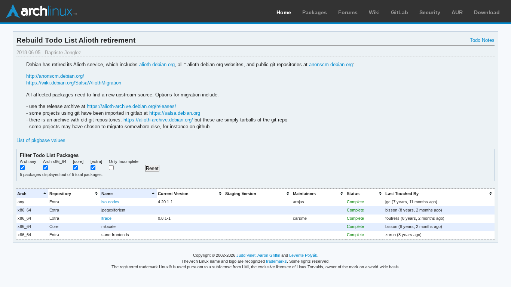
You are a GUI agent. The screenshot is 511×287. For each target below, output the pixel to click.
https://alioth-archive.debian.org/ (158, 120)
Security (429, 12)
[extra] (96, 161)
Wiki (374, 12)
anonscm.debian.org (331, 64)
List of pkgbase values (40, 140)
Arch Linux (41, 11)
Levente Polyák (303, 255)
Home (283, 12)
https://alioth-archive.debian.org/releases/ (131, 106)
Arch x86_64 (54, 161)
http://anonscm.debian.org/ (55, 76)
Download (487, 12)
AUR (457, 12)
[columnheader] (32, 193)
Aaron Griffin (268, 255)
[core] (78, 161)
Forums (348, 12)
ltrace (106, 218)
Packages (314, 12)
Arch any (28, 161)
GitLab (399, 12)
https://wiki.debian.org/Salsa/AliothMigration (73, 83)
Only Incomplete (123, 161)
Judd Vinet (246, 255)
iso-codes (110, 202)
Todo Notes (482, 40)
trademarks (276, 261)
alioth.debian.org (157, 64)
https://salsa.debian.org (174, 113)
